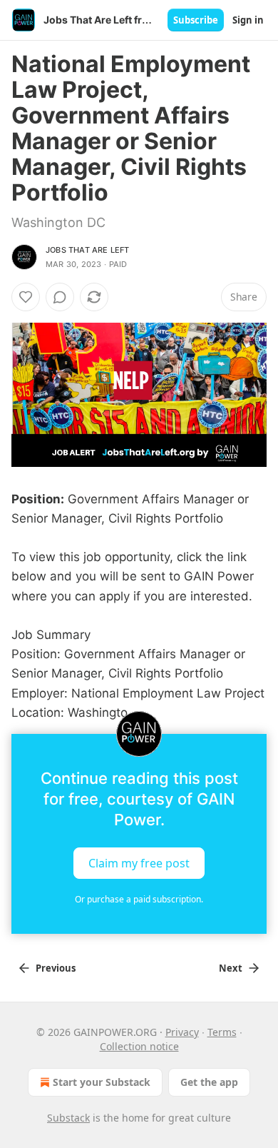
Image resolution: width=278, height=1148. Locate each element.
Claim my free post (139, 862)
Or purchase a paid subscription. (139, 899)
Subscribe (195, 20)
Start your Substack (101, 1082)
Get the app (209, 1082)
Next (230, 968)
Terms (222, 1032)
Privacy (182, 1032)
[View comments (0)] (60, 297)
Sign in (248, 20)
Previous (56, 968)
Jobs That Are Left (88, 250)
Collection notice (139, 1046)
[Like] (25, 297)
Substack (68, 1117)
